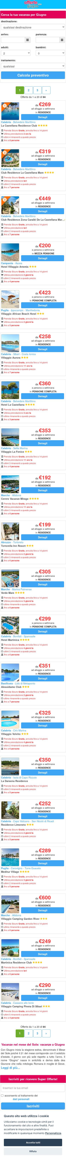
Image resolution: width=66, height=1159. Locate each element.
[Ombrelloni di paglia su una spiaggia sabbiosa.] (10, 299)
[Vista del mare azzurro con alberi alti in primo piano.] (10, 390)
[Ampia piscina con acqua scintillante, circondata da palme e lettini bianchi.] (10, 857)
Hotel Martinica (10, 640)
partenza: (41, 34)
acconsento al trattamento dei (21, 1097)
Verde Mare (8, 593)
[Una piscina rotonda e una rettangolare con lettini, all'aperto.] (10, 719)
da (43, 108)
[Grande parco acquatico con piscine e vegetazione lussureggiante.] (10, 484)
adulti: (5, 47)
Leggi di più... (10, 1067)
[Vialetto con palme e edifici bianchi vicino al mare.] (10, 205)
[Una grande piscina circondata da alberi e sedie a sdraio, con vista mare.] (10, 948)
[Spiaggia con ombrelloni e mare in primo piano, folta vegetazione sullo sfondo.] (10, 766)
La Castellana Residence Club (19, 125)
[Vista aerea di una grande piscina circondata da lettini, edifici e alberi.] (10, 625)
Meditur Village (10, 871)
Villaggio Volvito (11, 734)
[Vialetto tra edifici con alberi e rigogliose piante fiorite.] (10, 810)
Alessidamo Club (11, 687)
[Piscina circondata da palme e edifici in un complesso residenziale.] (10, 531)
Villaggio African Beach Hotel (19, 313)
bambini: (41, 47)
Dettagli (42, 117)
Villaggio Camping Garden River (20, 918)
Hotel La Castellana (13, 404)
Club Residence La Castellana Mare (22, 172)
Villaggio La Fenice (13, 451)
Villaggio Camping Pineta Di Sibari (22, 1006)
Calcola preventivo (33, 75)
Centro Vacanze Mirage (15, 498)
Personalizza (53, 1133)
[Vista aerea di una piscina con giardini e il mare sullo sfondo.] (10, 158)
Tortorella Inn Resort (13, 545)
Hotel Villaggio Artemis (15, 266)
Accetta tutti (33, 1142)
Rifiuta (33, 1151)
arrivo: (5, 34)
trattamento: (8, 60)
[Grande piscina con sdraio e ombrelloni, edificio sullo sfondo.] (10, 343)
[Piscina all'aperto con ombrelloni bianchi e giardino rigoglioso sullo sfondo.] (10, 904)
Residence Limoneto (14, 824)
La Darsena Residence (15, 781)
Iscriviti (33, 1105)
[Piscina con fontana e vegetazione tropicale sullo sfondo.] (10, 672)
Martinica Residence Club (17, 962)
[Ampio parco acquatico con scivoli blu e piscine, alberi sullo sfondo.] (10, 578)
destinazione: (9, 21)
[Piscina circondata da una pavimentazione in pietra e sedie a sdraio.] (10, 252)
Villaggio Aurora (11, 357)
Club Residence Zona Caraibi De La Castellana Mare (32, 219)
